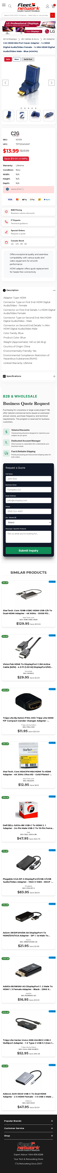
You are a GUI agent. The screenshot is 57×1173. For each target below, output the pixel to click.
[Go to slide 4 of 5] (32, 108)
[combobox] (26, 15)
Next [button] (52, 83)
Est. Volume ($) (11, 517)
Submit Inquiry (28, 550)
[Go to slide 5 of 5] (35, 108)
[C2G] (15, 134)
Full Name (9, 474)
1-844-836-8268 (35, 1154)
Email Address (11, 496)
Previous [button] (5, 83)
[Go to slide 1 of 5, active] (21, 108)
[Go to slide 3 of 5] (28, 108)
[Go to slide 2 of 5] (24, 108)
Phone (8, 507)
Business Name (11, 485)
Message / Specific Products (16, 529)
